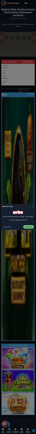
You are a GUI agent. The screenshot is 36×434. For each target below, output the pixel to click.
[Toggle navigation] (33, 430)
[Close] (33, 206)
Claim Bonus (28, 227)
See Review (7, 227)
